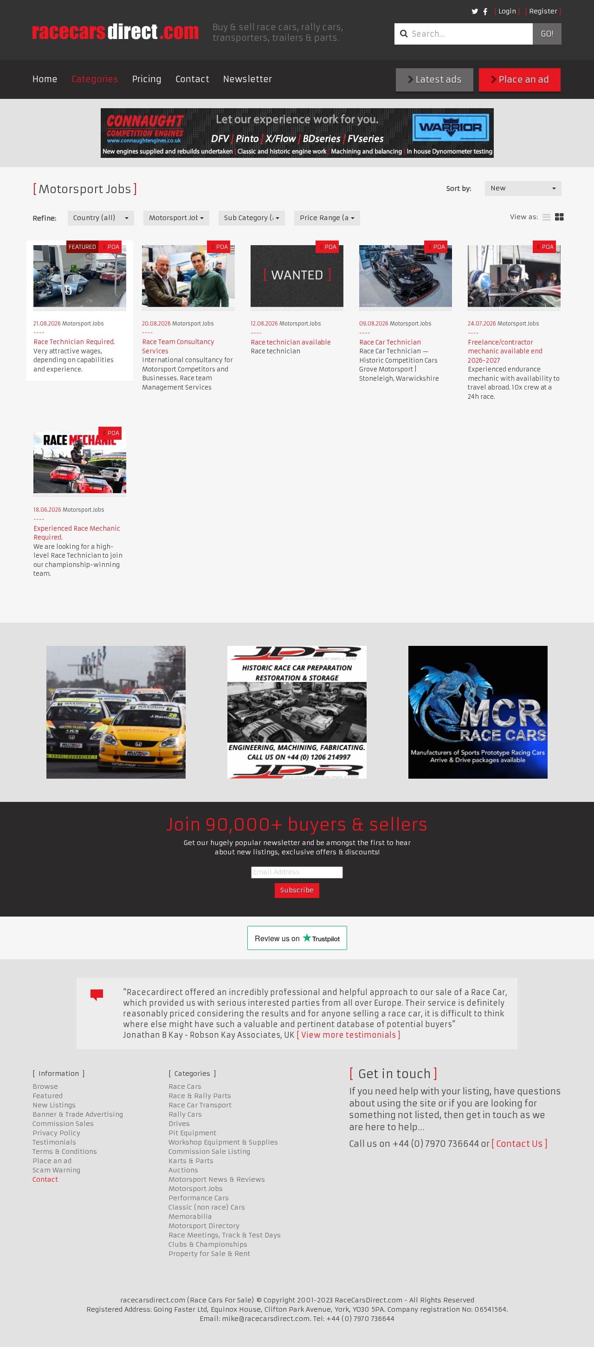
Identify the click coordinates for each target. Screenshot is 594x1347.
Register (543, 11)
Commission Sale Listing (209, 1151)
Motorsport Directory (203, 1226)
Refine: (44, 218)
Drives (179, 1123)
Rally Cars (185, 1114)
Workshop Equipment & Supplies (223, 1142)
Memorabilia (190, 1216)
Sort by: (458, 188)
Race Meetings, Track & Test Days (224, 1235)
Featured (47, 1096)
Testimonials (54, 1142)
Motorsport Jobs (195, 1188)
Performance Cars (198, 1198)
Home (45, 79)
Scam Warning (56, 1170)
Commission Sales (63, 1123)
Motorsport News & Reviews (216, 1179)
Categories (94, 79)
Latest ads (438, 79)
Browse (45, 1086)
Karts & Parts (190, 1161)
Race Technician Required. (74, 342)
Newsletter (247, 79)
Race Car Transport (200, 1105)
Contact (192, 79)
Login (507, 11)
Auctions (183, 1170)
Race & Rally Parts (199, 1096)
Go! (547, 34)
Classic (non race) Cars (206, 1207)
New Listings (54, 1105)
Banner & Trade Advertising (77, 1114)
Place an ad (523, 79)
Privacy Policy (56, 1133)
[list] (546, 217)
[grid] (559, 217)
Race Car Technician (390, 342)
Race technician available (291, 342)
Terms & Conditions (64, 1151)
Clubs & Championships (207, 1244)
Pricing (146, 79)
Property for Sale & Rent (209, 1253)
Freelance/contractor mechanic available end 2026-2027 (505, 351)
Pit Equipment (192, 1133)
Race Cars (184, 1086)
